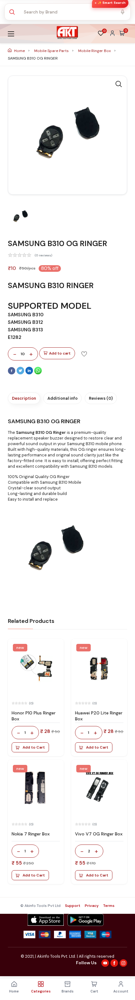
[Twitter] (21, 373)
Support (72, 905)
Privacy (92, 905)
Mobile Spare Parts (52, 50)
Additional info (62, 398)
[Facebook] (12, 373)
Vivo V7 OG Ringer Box (98, 834)
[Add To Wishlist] (84, 353)
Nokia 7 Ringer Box (31, 834)
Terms (109, 905)
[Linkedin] (29, 373)
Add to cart (60, 353)
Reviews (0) (101, 398)
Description (24, 398)
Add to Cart (34, 747)
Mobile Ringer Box (95, 50)
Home (19, 50)
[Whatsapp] (38, 373)
